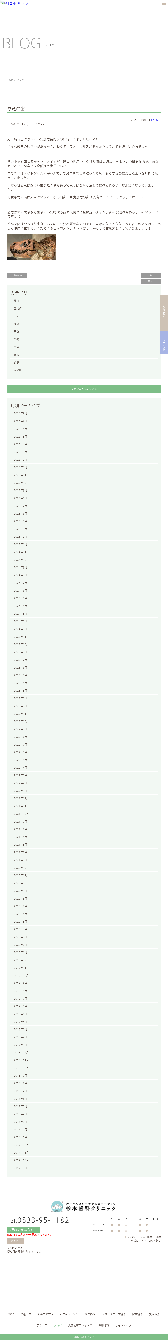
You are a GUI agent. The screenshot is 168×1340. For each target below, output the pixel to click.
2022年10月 (21, 721)
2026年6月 (20, 429)
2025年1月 (20, 544)
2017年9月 (20, 1168)
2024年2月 (20, 621)
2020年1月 (20, 952)
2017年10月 (21, 1160)
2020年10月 (21, 883)
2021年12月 (21, 798)
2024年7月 (20, 582)
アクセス (15, 1241)
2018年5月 (20, 1106)
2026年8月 (20, 413)
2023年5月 (20, 675)
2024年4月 (20, 606)
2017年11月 (21, 1152)
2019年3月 (20, 1029)
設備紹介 (154, 1314)
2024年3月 (20, 613)
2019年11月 (21, 967)
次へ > (151, 281)
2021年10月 (21, 813)
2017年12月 (21, 1145)
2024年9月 (20, 567)
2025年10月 (21, 482)
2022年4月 (20, 767)
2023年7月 (20, 659)
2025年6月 (20, 513)
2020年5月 (20, 921)
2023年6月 (20, 667)
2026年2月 (20, 459)
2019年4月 (20, 1021)
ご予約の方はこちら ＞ (23, 1229)
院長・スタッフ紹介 (114, 1314)
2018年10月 (21, 1068)
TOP (10, 79)
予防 (16, 331)
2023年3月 (20, 690)
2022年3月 (20, 775)
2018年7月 (20, 1091)
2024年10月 (21, 559)
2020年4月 (20, 929)
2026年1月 (20, 467)
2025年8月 (20, 498)
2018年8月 (20, 1083)
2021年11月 (21, 806)
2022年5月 (20, 760)
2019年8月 (20, 991)
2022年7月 (20, 744)
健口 (16, 300)
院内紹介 (137, 1314)
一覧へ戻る (17, 275)
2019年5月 (20, 1014)
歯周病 (18, 308)
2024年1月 (20, 629)
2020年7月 (20, 906)
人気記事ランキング (84, 389)
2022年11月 (21, 713)
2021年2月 (20, 852)
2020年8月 (20, 898)
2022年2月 (20, 783)
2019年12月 (21, 960)
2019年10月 (21, 975)
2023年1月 (20, 706)
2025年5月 (20, 521)
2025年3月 (20, 529)
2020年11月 (21, 875)
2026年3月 (20, 452)
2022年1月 (20, 790)
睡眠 (16, 354)
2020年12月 (21, 867)
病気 (16, 347)
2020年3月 (20, 937)
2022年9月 (20, 729)
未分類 (154, 120)
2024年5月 (20, 598)
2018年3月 (20, 1121)
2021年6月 (20, 837)
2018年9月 (20, 1075)
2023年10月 (21, 644)
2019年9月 (20, 983)
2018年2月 (20, 1129)
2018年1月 (20, 1137)
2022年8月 (20, 736)
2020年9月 (20, 890)
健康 (16, 323)
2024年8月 (20, 575)
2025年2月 (20, 536)
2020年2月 (20, 944)
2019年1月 (20, 1044)
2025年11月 (21, 475)
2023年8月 (20, 652)
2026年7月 (20, 421)
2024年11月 (21, 552)
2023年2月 (20, 698)
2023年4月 (20, 683)
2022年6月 (20, 752)
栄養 (16, 339)
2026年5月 (20, 436)
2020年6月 (20, 914)
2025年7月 (20, 505)
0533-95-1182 (38, 1220)
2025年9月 (20, 490)
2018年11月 (21, 1060)
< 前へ (151, 275)
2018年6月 (20, 1098)
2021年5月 (20, 844)
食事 (16, 362)
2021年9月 (20, 821)
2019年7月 (20, 998)
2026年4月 (20, 444)
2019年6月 (20, 1006)
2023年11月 (21, 636)
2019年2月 (20, 1037)
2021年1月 (20, 860)
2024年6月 (20, 590)
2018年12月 (21, 1052)
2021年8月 (20, 829)
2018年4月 (20, 1114)
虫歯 (16, 316)
